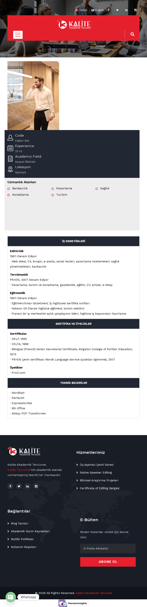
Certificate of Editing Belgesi (99, 488)
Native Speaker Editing (96, 472)
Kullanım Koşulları (23, 547)
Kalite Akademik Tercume (94, 593)
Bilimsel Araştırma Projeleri (99, 480)
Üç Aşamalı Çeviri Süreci (97, 464)
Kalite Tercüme (18, 470)
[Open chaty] (11, 597)
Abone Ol (108, 562)
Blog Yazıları (19, 523)
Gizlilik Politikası (22, 539)
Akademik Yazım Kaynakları (30, 531)
